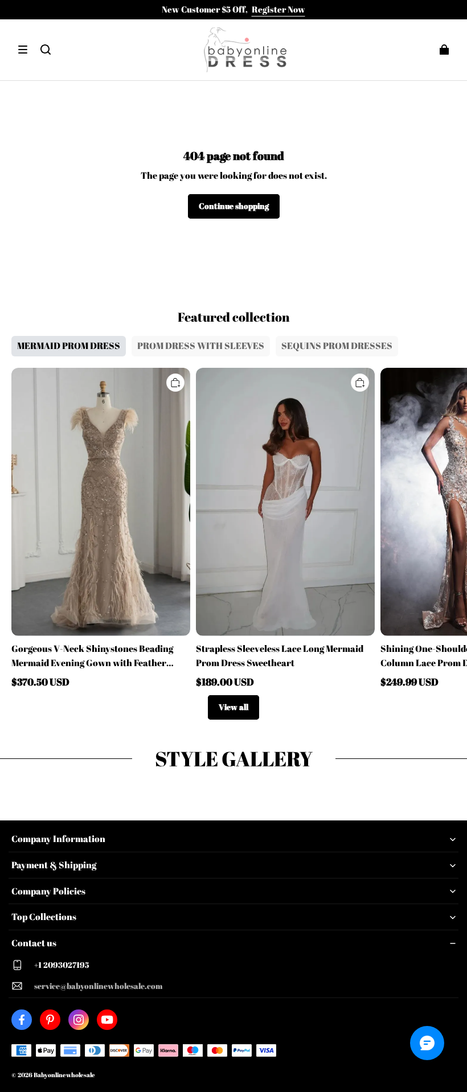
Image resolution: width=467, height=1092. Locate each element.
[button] (22, 49)
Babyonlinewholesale (64, 1074)
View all (233, 706)
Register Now (278, 9)
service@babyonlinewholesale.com (98, 985)
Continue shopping (234, 205)
